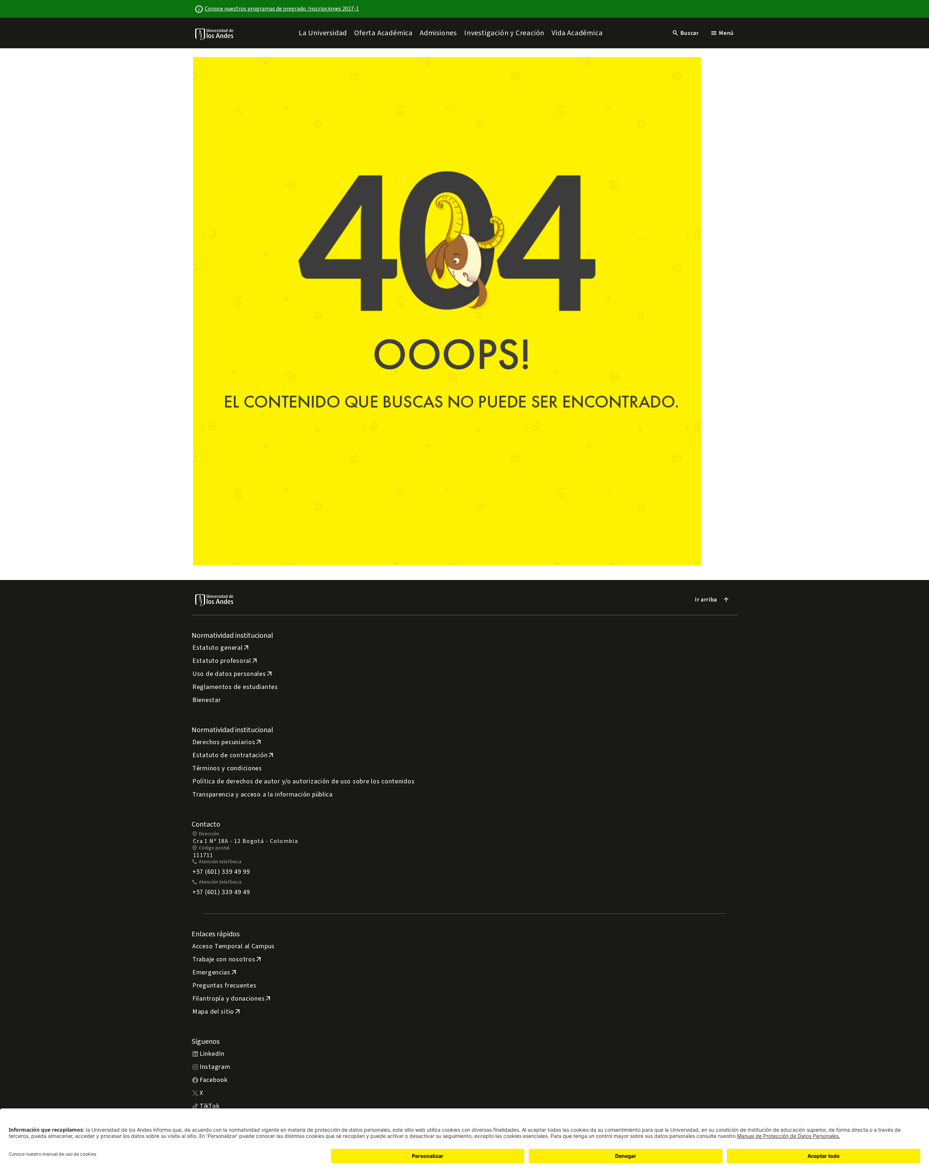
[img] (215, 34)
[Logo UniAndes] (215, 33)
